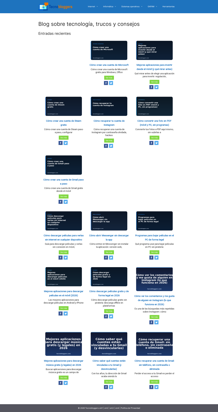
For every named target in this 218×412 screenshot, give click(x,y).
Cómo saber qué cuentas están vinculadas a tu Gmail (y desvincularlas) (109, 364)
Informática (108, 6)
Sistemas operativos (130, 6)
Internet (91, 6)
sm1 (101, 408)
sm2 (106, 408)
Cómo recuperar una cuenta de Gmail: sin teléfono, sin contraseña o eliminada (154, 364)
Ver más (109, 78)
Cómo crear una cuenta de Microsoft (109, 64)
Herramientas (168, 6)
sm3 (112, 408)
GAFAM (151, 6)
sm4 (117, 408)
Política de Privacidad (130, 408)
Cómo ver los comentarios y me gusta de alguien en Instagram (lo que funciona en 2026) (154, 300)
